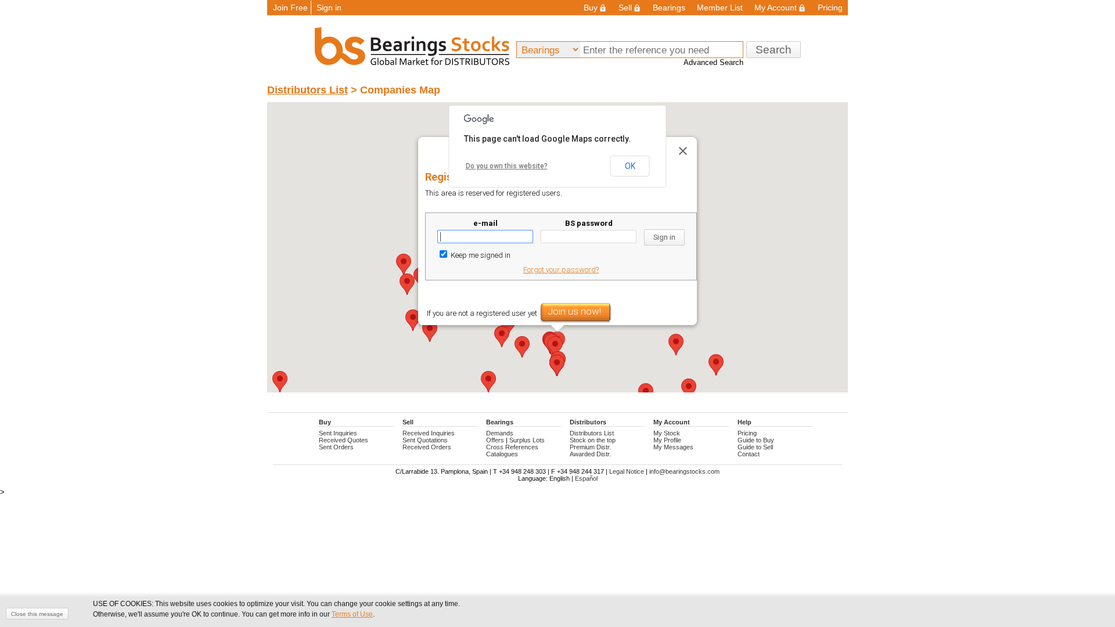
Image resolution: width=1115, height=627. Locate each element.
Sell (625, 7)
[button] (412, 320)
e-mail (485, 223)
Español (586, 478)
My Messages (673, 447)
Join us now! (574, 311)
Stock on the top (593, 440)
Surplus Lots (527, 440)
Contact (749, 454)
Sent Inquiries (338, 433)
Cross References (512, 447)
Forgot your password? (561, 269)
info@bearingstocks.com (684, 471)
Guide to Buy (756, 440)
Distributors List (307, 90)
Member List (720, 7)
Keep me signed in (479, 255)
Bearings (669, 7)
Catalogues (502, 454)
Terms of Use (352, 614)
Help (744, 422)
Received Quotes (343, 440)
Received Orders (426, 447)
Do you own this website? (507, 166)
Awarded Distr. (590, 454)
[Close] (683, 151)
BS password (589, 223)
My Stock (666, 433)
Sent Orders (336, 447)
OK (630, 166)
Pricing (830, 7)
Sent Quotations (425, 440)
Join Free (290, 7)
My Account (775, 7)
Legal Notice (626, 471)
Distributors (588, 422)
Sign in (328, 7)
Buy (591, 7)
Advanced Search (713, 62)
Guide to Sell (755, 447)
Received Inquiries (428, 433)
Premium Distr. (590, 447)
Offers (495, 440)
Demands (499, 433)
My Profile (667, 440)
